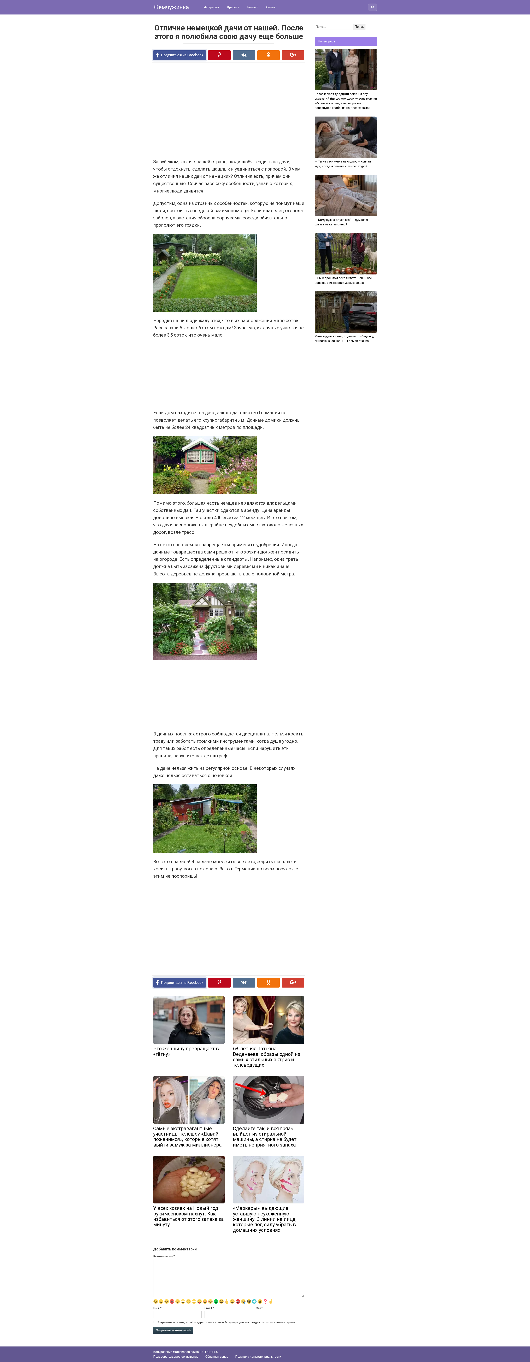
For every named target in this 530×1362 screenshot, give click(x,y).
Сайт (259, 1308)
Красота (233, 7)
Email (209, 1308)
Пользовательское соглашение (175, 1356)
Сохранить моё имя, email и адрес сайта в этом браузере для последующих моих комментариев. (226, 1322)
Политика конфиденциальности (258, 1356)
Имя (157, 1308)
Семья (270, 7)
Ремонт (252, 7)
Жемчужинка (171, 7)
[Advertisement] (213, 110)
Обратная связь (216, 1356)
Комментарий (164, 1256)
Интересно (211, 7)
